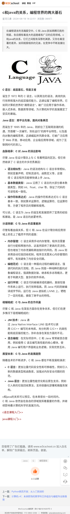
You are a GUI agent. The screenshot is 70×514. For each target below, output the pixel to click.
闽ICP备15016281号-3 (43, 509)
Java (25, 461)
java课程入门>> (11, 419)
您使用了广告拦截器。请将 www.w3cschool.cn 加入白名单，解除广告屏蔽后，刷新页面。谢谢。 (34, 448)
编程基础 (43, 461)
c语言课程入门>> (12, 412)
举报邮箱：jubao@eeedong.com (53, 513)
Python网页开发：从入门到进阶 (28, 491)
